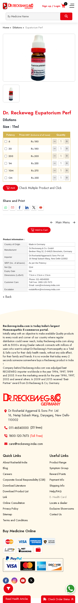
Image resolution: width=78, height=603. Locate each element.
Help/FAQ (56, 491)
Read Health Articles (17, 599)
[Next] (74, 222)
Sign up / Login (51, 6)
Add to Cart (41, 230)
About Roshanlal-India (15, 462)
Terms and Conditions (15, 520)
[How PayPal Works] (33, 564)
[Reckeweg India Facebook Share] (19, 207)
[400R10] (39, 57)
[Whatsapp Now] (70, 588)
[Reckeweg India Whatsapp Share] (5, 207)
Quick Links (12, 455)
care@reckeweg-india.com (26, 444)
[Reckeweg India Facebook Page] (6, 581)
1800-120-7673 (26, 436)
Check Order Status (59, 599)
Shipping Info (57, 485)
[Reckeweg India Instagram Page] (14, 581)
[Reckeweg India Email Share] (12, 207)
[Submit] (66, 16)
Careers (7, 474)
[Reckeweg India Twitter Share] (34, 207)
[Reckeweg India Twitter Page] (31, 580)
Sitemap (7, 514)
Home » (7, 27)
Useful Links (59, 455)
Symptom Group (59, 468)
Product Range (58, 462)
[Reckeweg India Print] (41, 207)
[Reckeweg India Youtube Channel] (23, 581)
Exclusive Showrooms (62, 509)
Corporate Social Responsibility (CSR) (24, 480)
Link (5, 497)
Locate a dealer (58, 503)
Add (12, 188)
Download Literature (14, 485)
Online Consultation (14, 503)
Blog (5, 468)
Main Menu (63, 222)
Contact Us (56, 514)
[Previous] (51, 222)
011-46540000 (19, 428)
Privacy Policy (10, 509)
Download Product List (15, 491)
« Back (7, 297)
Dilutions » (18, 27)
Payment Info (57, 480)
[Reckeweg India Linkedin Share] (27, 207)
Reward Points (58, 474)
